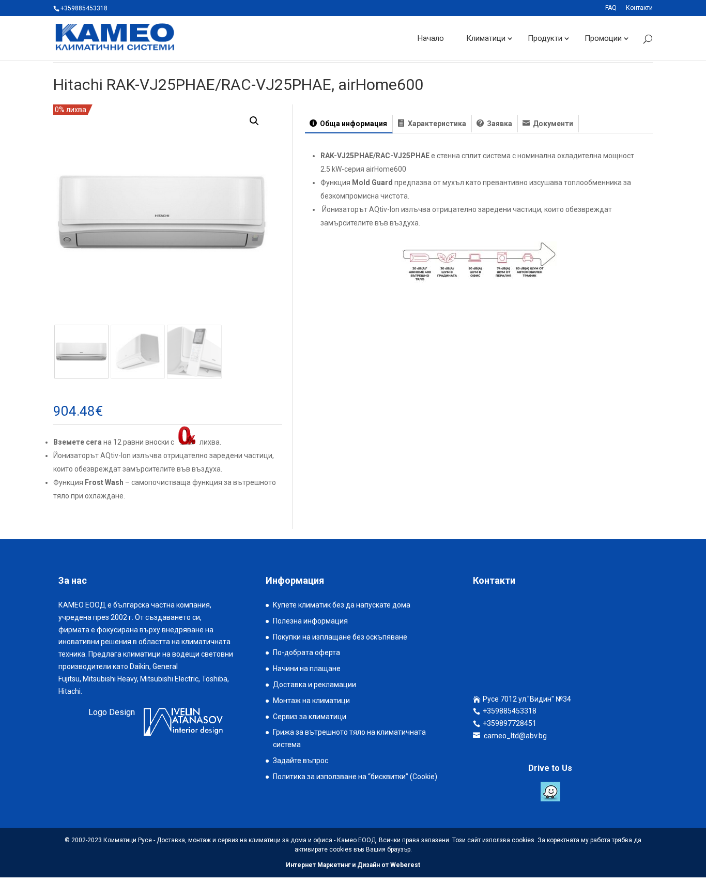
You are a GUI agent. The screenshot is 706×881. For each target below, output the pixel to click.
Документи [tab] (552, 123)
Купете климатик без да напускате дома (341, 605)
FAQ (611, 8)
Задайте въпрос (300, 760)
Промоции (603, 38)
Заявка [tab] (498, 123)
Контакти (639, 8)
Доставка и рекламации (314, 684)
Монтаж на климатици (311, 700)
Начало (431, 38)
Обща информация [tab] (352, 123)
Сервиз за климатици (309, 716)
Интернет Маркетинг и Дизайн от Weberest (353, 865)
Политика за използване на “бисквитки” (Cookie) (355, 776)
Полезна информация (310, 621)
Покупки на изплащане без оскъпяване (340, 637)
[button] (254, 121)
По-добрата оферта (306, 652)
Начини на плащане (307, 668)
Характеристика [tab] (436, 123)
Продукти (545, 38)
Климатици (485, 38)
